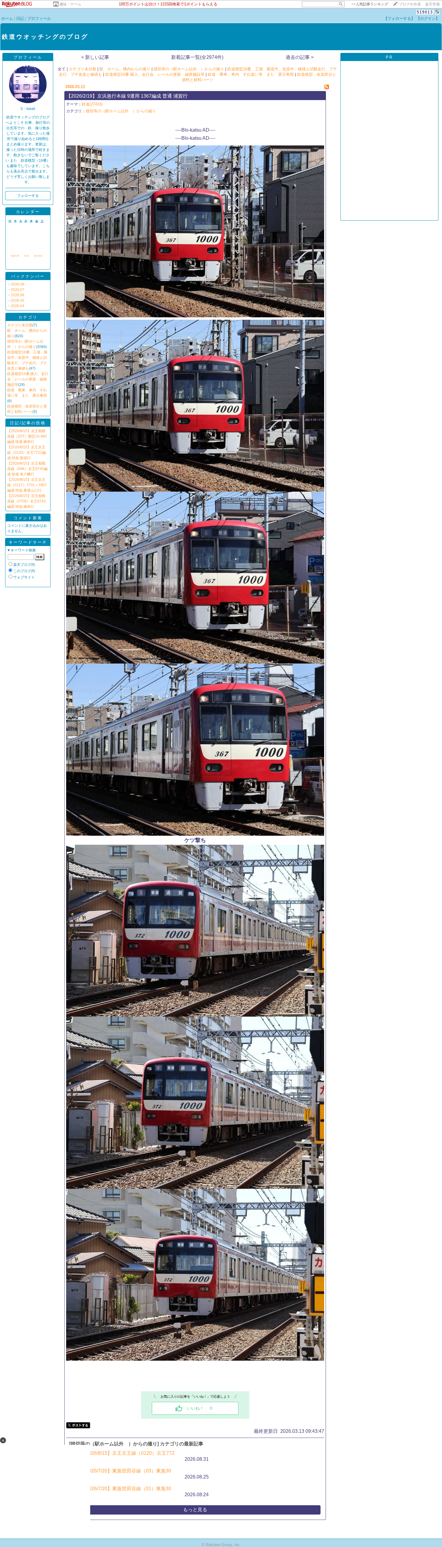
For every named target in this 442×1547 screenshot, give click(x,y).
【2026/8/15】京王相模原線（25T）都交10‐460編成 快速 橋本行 (27, 436)
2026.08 (17, 284)
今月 (26, 256)
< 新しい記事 (95, 57)
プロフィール (39, 18)
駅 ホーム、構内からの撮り (125, 69)
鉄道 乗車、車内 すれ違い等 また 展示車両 (251, 74)
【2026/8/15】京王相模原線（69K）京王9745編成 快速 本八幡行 (27, 468)
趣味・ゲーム (70, 4)
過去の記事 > (300, 57)
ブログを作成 (410, 4)
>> (369, 4)
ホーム (7, 18)
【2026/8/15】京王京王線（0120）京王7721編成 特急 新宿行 (26, 452)
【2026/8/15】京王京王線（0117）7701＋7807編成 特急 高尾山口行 (27, 485)
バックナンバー (28, 276)
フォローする (28, 196)
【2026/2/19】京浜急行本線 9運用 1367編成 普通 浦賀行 (127, 96)
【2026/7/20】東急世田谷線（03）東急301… (126, 1473)
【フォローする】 (399, 18)
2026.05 (17, 300)
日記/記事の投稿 (28, 423)
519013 (425, 12)
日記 (20, 18)
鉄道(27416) (92, 104)
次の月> (38, 256)
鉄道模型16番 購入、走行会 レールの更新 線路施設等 (27, 379)
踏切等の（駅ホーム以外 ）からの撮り (189, 69)
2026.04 (17, 306)
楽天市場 (432, 4)
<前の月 (15, 256)
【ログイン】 (428, 18)
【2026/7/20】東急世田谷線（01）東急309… (126, 1491)
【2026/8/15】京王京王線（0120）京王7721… (127, 1456)
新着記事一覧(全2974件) (197, 57)
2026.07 (17, 290)
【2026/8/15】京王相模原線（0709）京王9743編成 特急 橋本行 (26, 501)
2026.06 (17, 295)
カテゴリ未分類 (19, 325)
